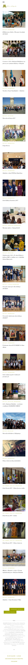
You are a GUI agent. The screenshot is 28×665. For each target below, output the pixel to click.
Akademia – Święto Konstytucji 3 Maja (12, 599)
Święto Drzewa (6, 145)
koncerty (7, 627)
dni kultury (13, 623)
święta (14, 645)
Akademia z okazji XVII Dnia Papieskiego (12, 173)
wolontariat (13, 641)
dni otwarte (21, 623)
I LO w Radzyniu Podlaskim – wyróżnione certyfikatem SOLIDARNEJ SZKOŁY (13, 405)
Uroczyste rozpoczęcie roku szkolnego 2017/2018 (11, 287)
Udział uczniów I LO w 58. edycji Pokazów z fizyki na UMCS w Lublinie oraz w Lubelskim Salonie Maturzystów (13, 257)
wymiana (22, 642)
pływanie (13, 636)
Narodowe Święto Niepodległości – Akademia (13, 91)
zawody (21, 644)
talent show (17, 637)
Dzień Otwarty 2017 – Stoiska (10, 515)
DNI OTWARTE (6, 485)
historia (8, 626)
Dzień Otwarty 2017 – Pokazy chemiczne (12, 543)
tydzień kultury (12, 638)
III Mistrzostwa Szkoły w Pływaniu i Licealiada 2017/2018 (14, 33)
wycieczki (16, 642)
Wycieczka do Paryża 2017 (9, 118)
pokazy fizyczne (11, 634)
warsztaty (7, 641)
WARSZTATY (11, 225)
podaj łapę (7, 632)
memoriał (22, 629)
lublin (15, 629)
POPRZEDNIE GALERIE (16, 609)
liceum (10, 629)
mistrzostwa (11, 631)
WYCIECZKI (10, 401)
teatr (22, 637)
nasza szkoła (20, 630)
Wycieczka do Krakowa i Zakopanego (12, 433)
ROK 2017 (5, 29)
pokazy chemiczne (16, 632)
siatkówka (19, 635)
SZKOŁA (10, 284)
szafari (6, 637)
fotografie (17, 624)
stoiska (23, 635)
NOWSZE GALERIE (10, 612)
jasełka (21, 626)
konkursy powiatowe (15, 627)
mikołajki (5, 631)
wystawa (7, 644)
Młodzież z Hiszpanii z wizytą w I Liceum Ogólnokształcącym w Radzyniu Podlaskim (13, 571)
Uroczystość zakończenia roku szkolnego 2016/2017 (12, 317)
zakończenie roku (14, 644)
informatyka (16, 626)
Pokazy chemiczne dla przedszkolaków (12, 461)
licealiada (6, 629)
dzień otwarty (7, 624)
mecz (18, 629)
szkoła (11, 637)
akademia (6, 623)
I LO (12, 626)
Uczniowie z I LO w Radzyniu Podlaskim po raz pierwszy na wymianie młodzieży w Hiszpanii (14, 62)
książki (22, 627)
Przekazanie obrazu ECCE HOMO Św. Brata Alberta (13, 346)
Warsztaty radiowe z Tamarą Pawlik (11, 228)
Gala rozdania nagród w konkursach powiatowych (11, 375)
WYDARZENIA (11, 29)
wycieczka (10, 642)
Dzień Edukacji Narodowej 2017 (10, 200)
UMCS (22, 639)
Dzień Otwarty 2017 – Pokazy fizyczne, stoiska (14, 488)
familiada (13, 624)
